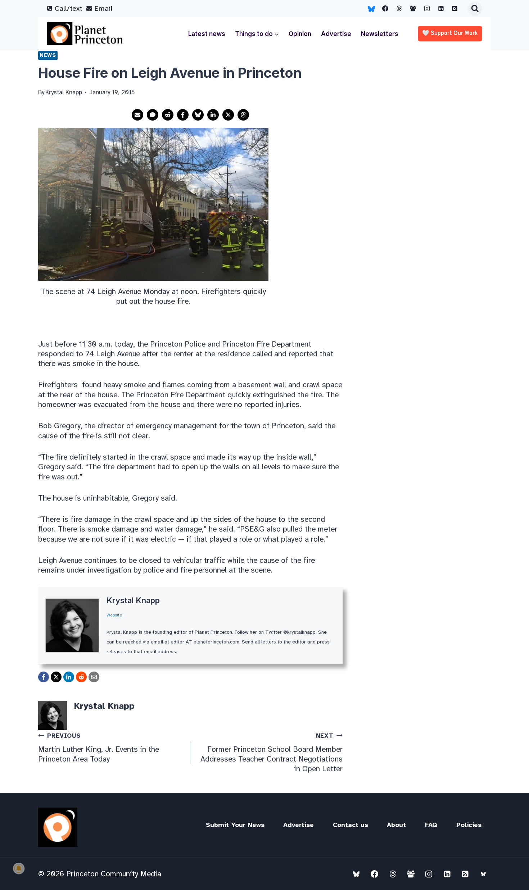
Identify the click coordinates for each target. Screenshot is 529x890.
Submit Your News (235, 825)
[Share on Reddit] (167, 115)
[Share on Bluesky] (198, 115)
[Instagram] (427, 9)
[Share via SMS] (152, 115)
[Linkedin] (441, 9)
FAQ (431, 825)
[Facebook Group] (413, 9)
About (396, 825)
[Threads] (399, 9)
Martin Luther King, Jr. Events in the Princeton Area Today (98, 748)
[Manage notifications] (18, 868)
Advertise (336, 33)
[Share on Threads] (243, 115)
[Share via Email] (137, 115)
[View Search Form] (475, 8)
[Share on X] (228, 115)
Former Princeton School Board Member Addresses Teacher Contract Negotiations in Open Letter (271, 752)
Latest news (206, 33)
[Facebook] (385, 9)
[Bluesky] (371, 9)
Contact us (350, 825)
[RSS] (455, 9)
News (48, 55)
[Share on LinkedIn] (213, 115)
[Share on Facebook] (183, 115)
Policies (468, 825)
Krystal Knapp (133, 600)
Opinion (300, 33)
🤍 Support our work (450, 33)
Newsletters (379, 33)
